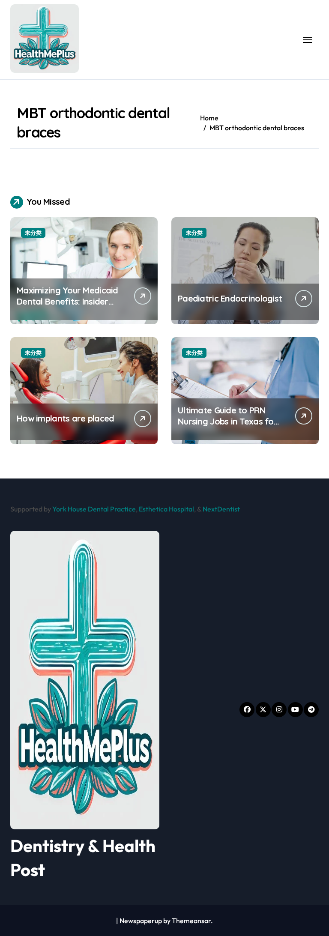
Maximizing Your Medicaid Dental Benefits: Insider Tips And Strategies (67, 301)
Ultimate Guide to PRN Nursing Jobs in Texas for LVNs (227, 421)
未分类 (33, 232)
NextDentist (221, 509)
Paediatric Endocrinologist (230, 298)
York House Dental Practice (94, 509)
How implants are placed (65, 418)
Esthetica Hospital (166, 509)
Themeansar (191, 920)
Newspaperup (141, 920)
